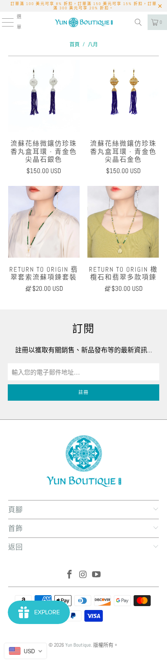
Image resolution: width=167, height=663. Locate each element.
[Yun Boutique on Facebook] (69, 575)
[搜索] (138, 22)
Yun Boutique (78, 645)
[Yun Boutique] (83, 22)
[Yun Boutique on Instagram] (83, 575)
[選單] (3, 22)
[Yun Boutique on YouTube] (97, 575)
